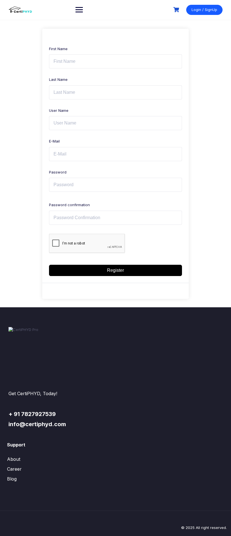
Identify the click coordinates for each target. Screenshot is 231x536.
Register (115, 270)
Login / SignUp (204, 9)
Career (14, 469)
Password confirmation (69, 205)
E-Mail (54, 141)
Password (57, 172)
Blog (12, 479)
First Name (58, 48)
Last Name (58, 79)
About (13, 459)
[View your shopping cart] (177, 9)
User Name (58, 110)
